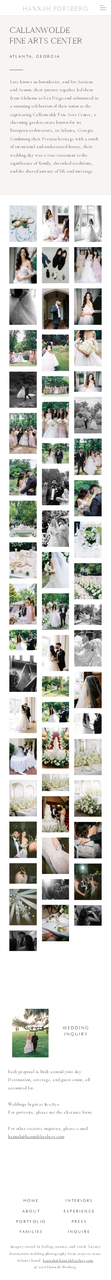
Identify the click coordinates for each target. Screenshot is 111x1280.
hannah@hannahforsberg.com (36, 1136)
